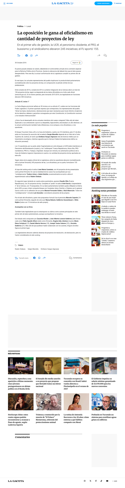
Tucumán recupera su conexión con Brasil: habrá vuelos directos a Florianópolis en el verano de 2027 (76, 384)
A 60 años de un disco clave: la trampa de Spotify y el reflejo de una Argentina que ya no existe (109, 177)
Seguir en (75, 62)
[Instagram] (84, 481)
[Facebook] (95, 481)
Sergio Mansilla (33, 249)
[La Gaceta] (62, 3)
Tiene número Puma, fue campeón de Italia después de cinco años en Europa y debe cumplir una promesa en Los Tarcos (109, 223)
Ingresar (118, 3)
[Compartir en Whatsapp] (31, 56)
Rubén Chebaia (20, 249)
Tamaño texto (23, 258)
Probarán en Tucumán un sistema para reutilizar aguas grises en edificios (104, 417)
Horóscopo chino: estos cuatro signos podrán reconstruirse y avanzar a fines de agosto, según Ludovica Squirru (19, 420)
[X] (90, 481)
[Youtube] (107, 481)
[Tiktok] (101, 481)
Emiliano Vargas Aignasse (50, 249)
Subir (115, 481)
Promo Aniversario (103, 3)
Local (29, 26)
